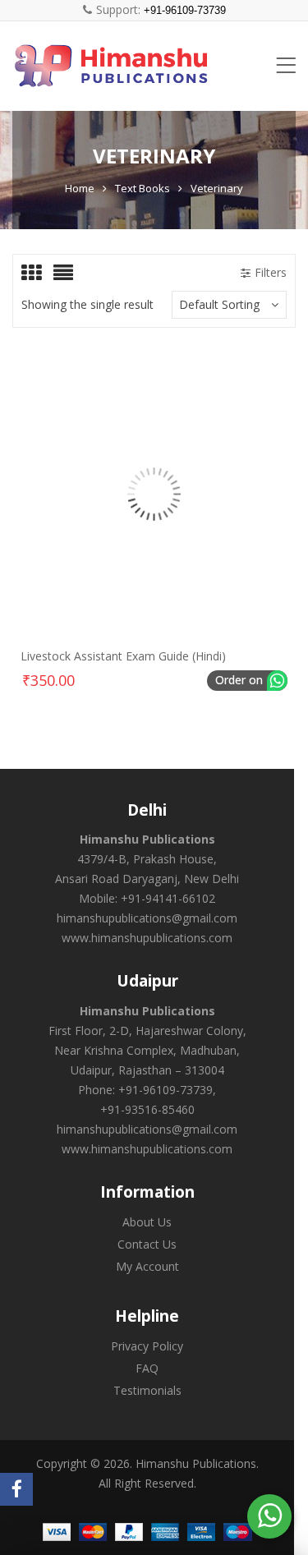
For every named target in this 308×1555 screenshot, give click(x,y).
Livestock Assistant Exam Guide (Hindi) (123, 656)
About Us (147, 1222)
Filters (271, 272)
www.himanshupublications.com (147, 937)
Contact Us (147, 1244)
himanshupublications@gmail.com (147, 918)
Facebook (16, 1489)
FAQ (147, 1368)
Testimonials (147, 1390)
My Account (147, 1266)
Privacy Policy (147, 1346)
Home (79, 188)
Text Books (142, 188)
